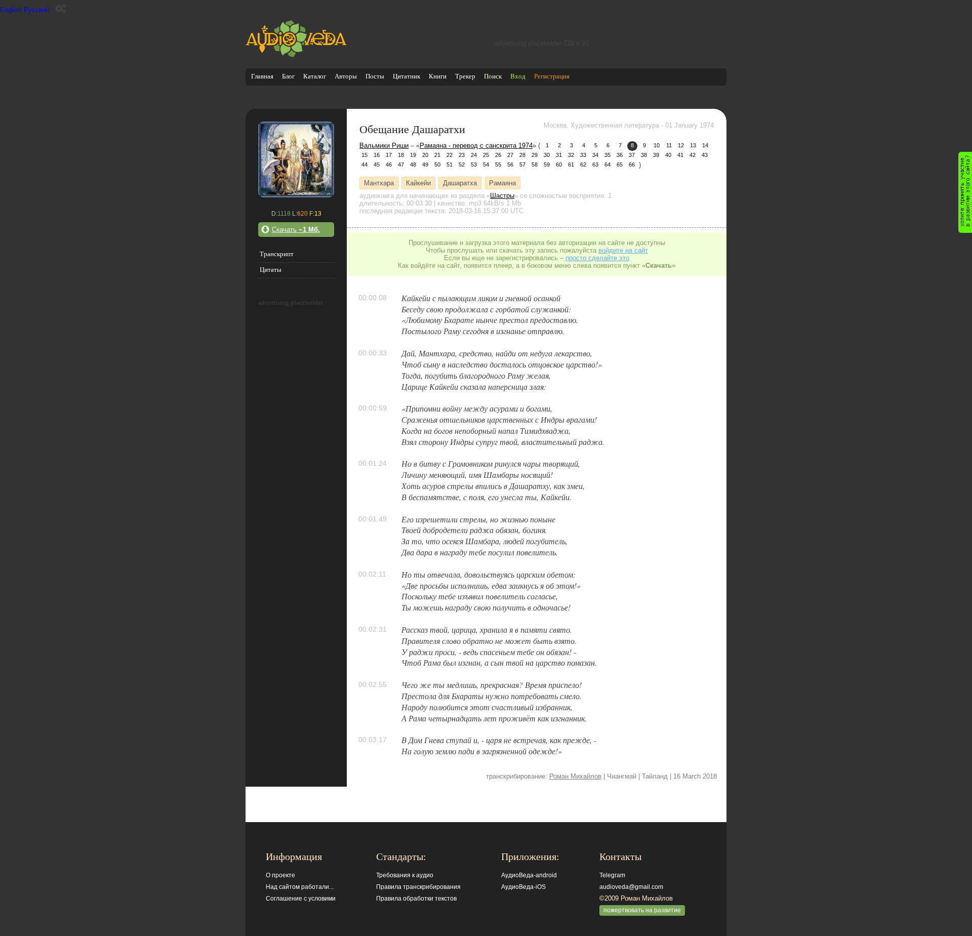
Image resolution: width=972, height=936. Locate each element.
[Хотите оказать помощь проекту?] (965, 192)
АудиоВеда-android (529, 875)
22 (450, 155)
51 (450, 164)
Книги (438, 76)
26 (498, 155)
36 (620, 155)
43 (705, 155)
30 (547, 155)
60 (559, 164)
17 (389, 155)
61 (571, 164)
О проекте (280, 875)
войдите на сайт (623, 250)
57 (522, 164)
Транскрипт (277, 254)
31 (559, 155)
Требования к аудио (404, 875)
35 (607, 155)
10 (657, 145)
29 (535, 155)
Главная (262, 76)
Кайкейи (418, 183)
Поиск (493, 76)
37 (632, 155)
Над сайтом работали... (300, 886)
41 (680, 155)
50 (437, 164)
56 (510, 164)
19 (413, 155)
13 (693, 145)
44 (364, 164)
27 (510, 155)
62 (583, 164)
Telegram (612, 875)
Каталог (314, 76)
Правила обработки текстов (416, 898)
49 (425, 164)
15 (364, 155)
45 (377, 164)
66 (632, 164)
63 (595, 164)
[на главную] (296, 55)
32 (571, 155)
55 (498, 164)
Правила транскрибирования (418, 886)
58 (535, 164)
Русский (36, 10)
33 (583, 155)
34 (595, 155)
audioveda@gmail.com (631, 886)
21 (437, 155)
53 (474, 164)
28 (522, 155)
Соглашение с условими (301, 898)
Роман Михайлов (575, 776)
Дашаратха (460, 183)
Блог (288, 76)
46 (389, 164)
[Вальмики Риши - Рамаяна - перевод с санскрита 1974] (296, 195)
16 (377, 155)
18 (401, 155)
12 (681, 145)
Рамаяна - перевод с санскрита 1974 (476, 145)
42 (693, 155)
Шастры (502, 195)
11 (669, 145)
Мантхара (379, 183)
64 (607, 164)
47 (401, 164)
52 (462, 164)
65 (620, 164)
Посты (375, 76)
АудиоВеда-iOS (523, 886)
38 (644, 155)
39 (656, 155)
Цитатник (406, 76)
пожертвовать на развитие (642, 910)
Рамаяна (502, 183)
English (11, 10)
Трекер (465, 76)
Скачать (296, 229)
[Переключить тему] (60, 9)
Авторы (346, 76)
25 (486, 155)
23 (462, 155)
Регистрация (552, 76)
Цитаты (270, 269)
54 (486, 164)
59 (547, 164)
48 (413, 164)
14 (705, 145)
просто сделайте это (597, 258)
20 (425, 155)
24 (474, 155)
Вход (517, 76)
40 (668, 155)
